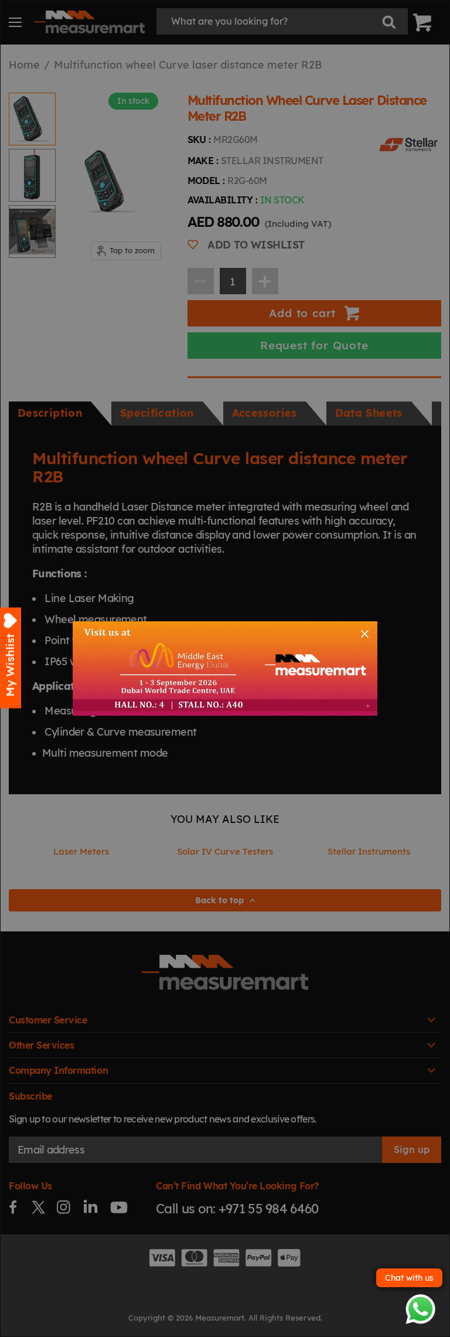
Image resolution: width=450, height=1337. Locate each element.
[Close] (364, 634)
